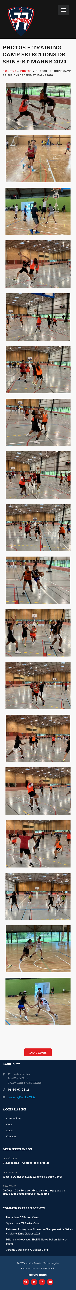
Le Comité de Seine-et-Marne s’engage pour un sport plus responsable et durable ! (34, 1192)
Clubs (9, 1124)
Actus (9, 1130)
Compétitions (13, 1118)
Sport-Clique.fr (48, 1268)
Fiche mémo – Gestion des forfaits (26, 1162)
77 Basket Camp (29, 1217)
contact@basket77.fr (21, 1097)
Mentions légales (51, 1263)
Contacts (11, 1136)
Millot (9, 1239)
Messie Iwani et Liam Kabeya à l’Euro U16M (33, 1176)
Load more (38, 1052)
